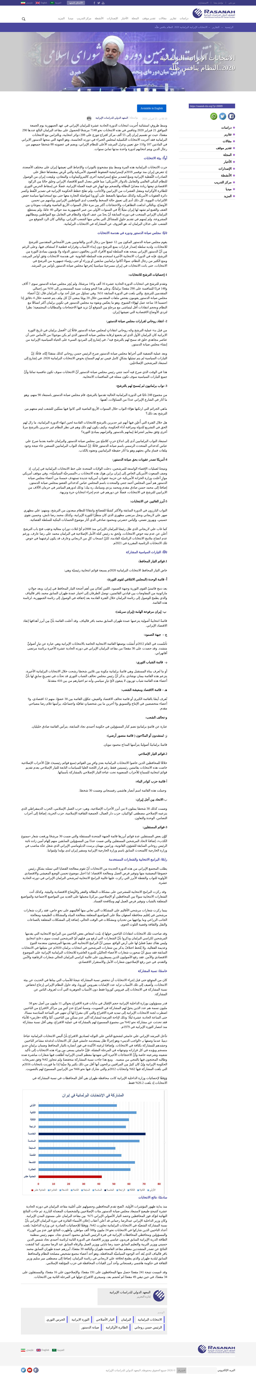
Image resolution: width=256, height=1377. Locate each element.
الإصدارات (112, 18)
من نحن (231, 3)
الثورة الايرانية (80, 1319)
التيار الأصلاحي (105, 1319)
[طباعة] (89, 118)
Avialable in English (152, 108)
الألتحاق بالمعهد (76, 3)
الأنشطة (99, 18)
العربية (58, 3)
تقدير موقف (148, 18)
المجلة (135, 18)
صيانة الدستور (90, 1327)
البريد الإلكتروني (226, 1370)
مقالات (162, 18)
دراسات (184, 18)
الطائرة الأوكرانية (117, 1327)
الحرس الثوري (55, 1319)
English (44, 3)
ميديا (70, 18)
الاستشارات (203, 3)
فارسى (29, 3)
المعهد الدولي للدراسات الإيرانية (117, 117)
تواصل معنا (218, 3)
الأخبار (124, 18)
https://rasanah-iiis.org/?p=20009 (206, 106)
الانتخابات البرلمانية (150, 1319)
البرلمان (126, 1319)
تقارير (173, 18)
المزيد (61, 18)
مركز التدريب (84, 18)
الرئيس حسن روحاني (148, 1327)
